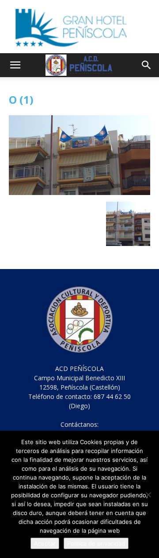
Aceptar (45, 543)
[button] (15, 65)
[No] (148, 494)
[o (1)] (79, 192)
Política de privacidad (96, 543)
